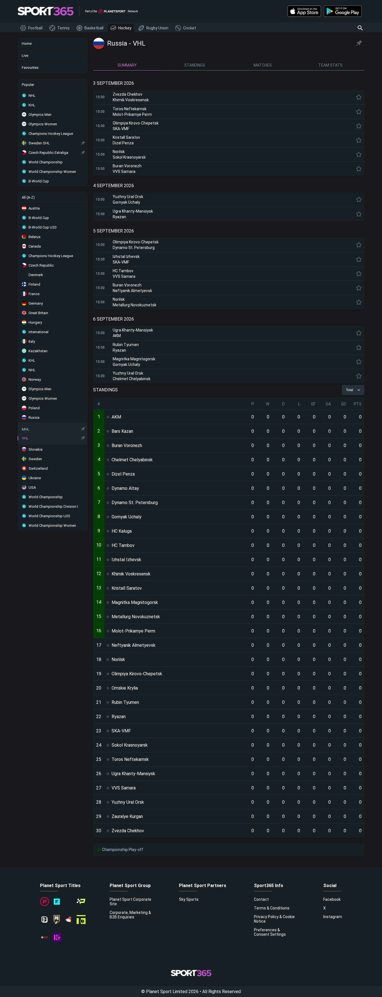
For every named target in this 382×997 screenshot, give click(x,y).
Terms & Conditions (271, 908)
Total (349, 390)
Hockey (124, 28)
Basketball (93, 28)
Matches (263, 65)
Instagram (332, 916)
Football (35, 28)
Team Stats (330, 65)
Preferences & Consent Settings (270, 932)
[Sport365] (46, 11)
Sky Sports (189, 899)
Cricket (189, 28)
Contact (261, 899)
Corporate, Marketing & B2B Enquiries (130, 914)
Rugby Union (157, 28)
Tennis (63, 28)
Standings (194, 65)
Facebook (332, 899)
